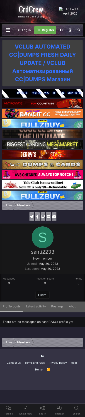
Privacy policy (58, 362)
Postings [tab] (57, 306)
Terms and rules (35, 362)
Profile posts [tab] (12, 306)
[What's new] (70, 30)
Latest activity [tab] (36, 306)
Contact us (14, 362)
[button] (8, 30)
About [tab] (73, 306)
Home (39, 369)
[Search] (79, 30)
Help (74, 362)
